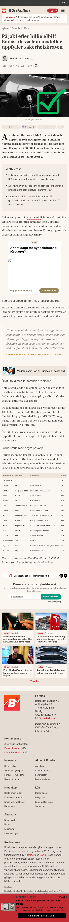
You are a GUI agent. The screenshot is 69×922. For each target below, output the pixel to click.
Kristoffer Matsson (14, 752)
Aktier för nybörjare (13, 770)
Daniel (43, 854)
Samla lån (40, 806)
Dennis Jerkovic (19, 58)
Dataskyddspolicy (54, 601)
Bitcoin (7, 824)
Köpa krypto (10, 819)
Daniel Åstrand (12, 748)
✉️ (31, 58)
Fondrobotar (41, 774)
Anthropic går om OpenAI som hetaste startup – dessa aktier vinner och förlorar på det (32, 18)
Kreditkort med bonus (14, 801)
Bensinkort (9, 806)
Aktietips (39, 765)
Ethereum (9, 828)
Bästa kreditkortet (13, 792)
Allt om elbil (34, 217)
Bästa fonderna (42, 779)
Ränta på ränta (11, 779)
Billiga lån (40, 797)
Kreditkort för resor (13, 797)
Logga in (53, 10)
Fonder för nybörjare (14, 774)
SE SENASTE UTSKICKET (41, 915)
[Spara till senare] (36, 65)
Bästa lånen (41, 792)
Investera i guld (11, 833)
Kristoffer (29, 854)
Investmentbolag (43, 770)
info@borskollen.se (45, 718)
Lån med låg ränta (44, 801)
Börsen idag (10, 765)
